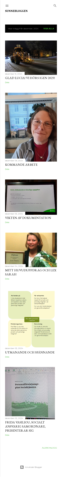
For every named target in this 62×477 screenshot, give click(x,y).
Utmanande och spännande (30, 352)
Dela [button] (7, 82)
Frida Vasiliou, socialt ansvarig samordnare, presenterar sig (25, 426)
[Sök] (55, 5)
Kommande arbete (21, 165)
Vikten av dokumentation (28, 218)
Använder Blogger (33, 467)
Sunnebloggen (16, 11)
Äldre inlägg (49, 448)
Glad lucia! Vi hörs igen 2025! (30, 78)
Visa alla (48, 28)
